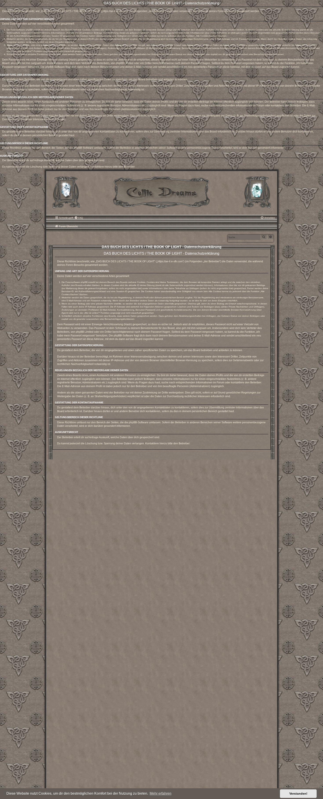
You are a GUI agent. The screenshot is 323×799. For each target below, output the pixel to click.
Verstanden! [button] (298, 793)
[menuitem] (78, 217)
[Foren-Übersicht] (162, 192)
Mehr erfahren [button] (160, 793)
